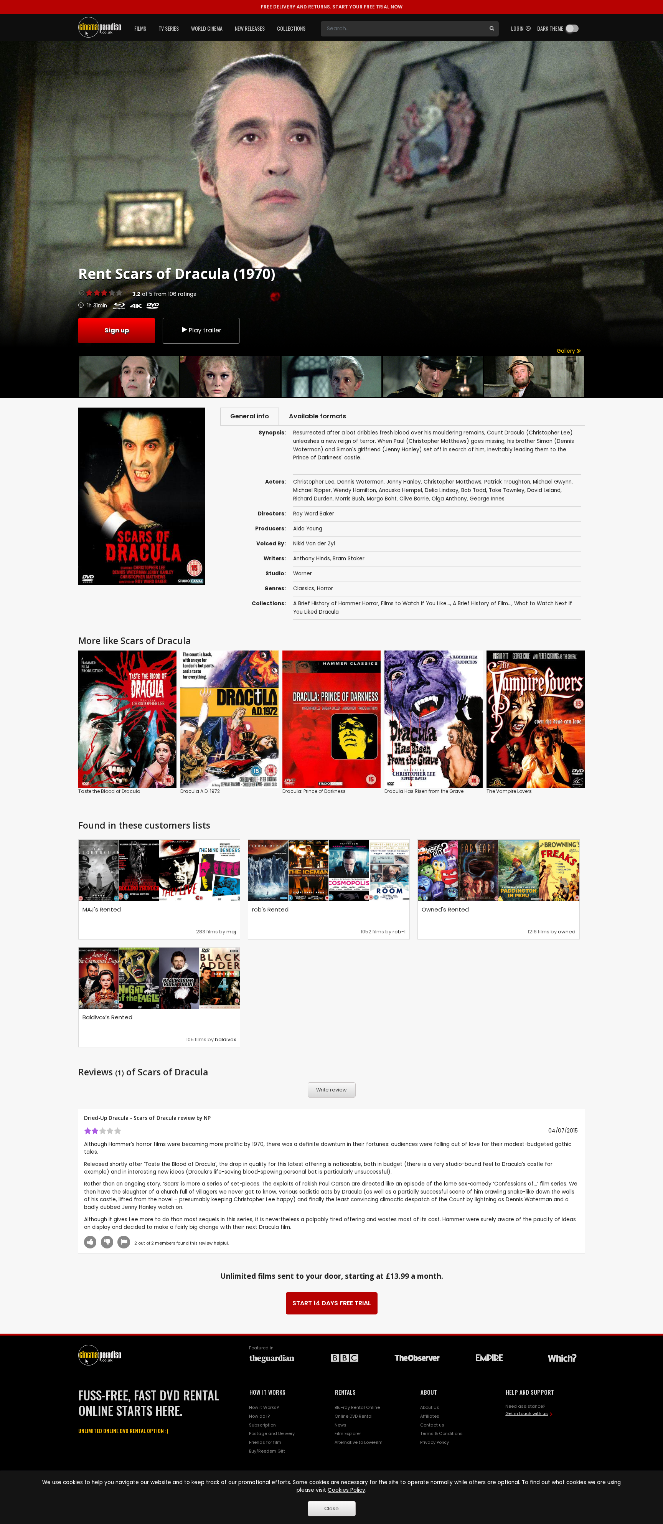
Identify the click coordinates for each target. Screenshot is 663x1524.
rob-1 (399, 931)
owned (567, 931)
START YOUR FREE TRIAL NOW (331, 6)
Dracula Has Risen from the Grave (423, 791)
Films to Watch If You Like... (415, 603)
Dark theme (550, 28)
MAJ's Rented (101, 909)
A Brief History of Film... (482, 603)
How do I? (259, 1416)
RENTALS (345, 1392)
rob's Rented (270, 909)
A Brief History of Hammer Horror (335, 603)
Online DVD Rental (354, 1416)
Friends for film (265, 1442)
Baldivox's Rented (107, 1017)
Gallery (567, 351)
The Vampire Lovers (509, 791)
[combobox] (403, 28)
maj (231, 931)
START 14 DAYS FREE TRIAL (331, 1303)
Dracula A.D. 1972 (200, 791)
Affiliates (429, 1416)
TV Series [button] (168, 28)
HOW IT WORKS (267, 1392)
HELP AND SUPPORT (530, 1392)
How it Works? (264, 1407)
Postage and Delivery (272, 1433)
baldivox (225, 1039)
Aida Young (307, 528)
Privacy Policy (434, 1442)
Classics (303, 588)
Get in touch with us (526, 1413)
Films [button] (140, 28)
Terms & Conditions (441, 1433)
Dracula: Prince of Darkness (314, 791)
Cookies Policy (346, 1490)
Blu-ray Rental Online (357, 1407)
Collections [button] (291, 28)
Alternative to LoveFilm (359, 1442)
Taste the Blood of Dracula (109, 791)
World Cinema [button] (207, 28)
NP (207, 1117)
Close (331, 1508)
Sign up (116, 330)
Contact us (432, 1425)
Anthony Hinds (311, 558)
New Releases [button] (250, 28)
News (340, 1425)
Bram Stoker (348, 558)
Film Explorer (348, 1433)
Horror (325, 588)
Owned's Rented (445, 909)
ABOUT (429, 1392)
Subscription (262, 1425)
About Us (429, 1407)
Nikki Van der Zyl (314, 543)
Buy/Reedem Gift (267, 1451)
